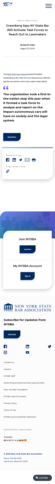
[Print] (33, 160)
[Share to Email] (27, 160)
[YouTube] (27, 352)
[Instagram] (5, 352)
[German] (25, 440)
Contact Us (9, 362)
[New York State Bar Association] (8, 6)
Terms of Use (10, 410)
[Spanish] (23, 440)
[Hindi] (17, 440)
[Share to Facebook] (7, 160)
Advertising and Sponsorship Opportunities (24, 383)
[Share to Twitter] (20, 160)
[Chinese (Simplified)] (20, 440)
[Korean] (7, 440)
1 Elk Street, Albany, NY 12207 (16, 461)
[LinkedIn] (27, 346)
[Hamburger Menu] (48, 6)
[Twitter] (49, 346)
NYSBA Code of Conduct (15, 396)
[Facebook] (5, 346)
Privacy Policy (10, 403)
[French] (10, 440)
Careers (7, 369)
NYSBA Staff (9, 376)
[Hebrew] (12, 440)
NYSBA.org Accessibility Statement (20, 417)
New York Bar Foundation (16, 390)
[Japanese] (15, 440)
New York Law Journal (17, 74)
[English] (5, 440)
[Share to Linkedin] (14, 160)
